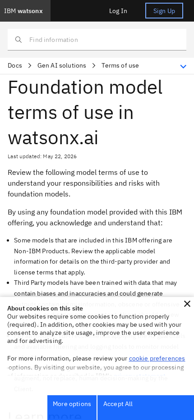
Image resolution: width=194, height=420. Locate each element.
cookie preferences (157, 358)
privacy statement (140, 376)
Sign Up (164, 11)
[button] (187, 304)
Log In (118, 10)
